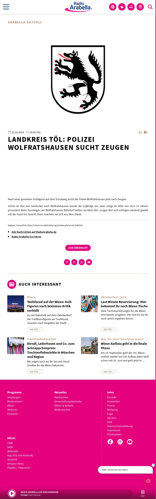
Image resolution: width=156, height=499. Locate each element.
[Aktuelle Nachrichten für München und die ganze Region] (112, 7)
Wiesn (10, 405)
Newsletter (113, 401)
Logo (110, 413)
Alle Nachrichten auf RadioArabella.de (34, 232)
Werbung (112, 409)
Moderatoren (14, 401)
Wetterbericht (62, 409)
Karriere (111, 418)
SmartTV (12, 459)
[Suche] (150, 7)
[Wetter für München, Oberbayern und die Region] (122, 7)
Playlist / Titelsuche (18, 467)
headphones (140, 132)
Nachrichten (61, 397)
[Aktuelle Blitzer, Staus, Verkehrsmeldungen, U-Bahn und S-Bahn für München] (131, 7)
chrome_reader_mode (145, 132)
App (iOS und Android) (20, 455)
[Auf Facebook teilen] (67, 262)
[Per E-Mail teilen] (89, 262)
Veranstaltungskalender (68, 401)
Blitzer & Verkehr (64, 405)
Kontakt (111, 397)
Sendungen (14, 397)
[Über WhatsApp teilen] (82, 262)
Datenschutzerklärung (120, 426)
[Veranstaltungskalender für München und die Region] (140, 7)
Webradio (12, 451)
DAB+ (10, 447)
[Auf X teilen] (74, 262)
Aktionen (12, 409)
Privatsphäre (114, 434)
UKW (10, 443)
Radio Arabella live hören (26, 236)
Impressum (113, 430)
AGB (109, 422)
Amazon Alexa (15, 463)
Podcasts (12, 413)
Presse (111, 405)
